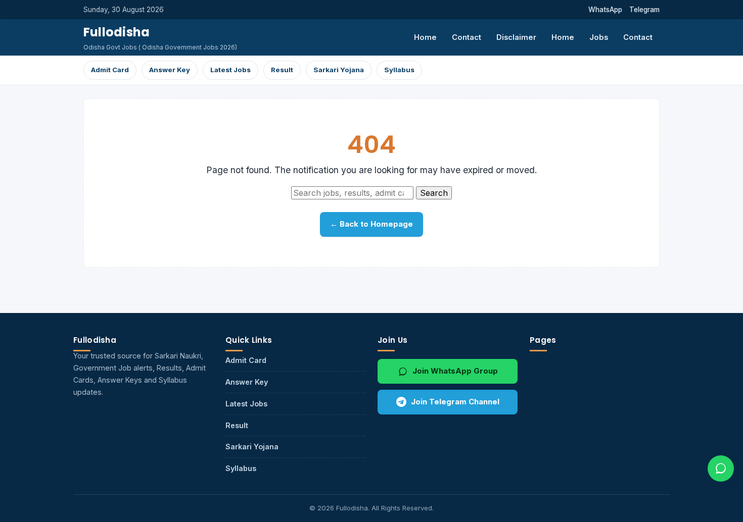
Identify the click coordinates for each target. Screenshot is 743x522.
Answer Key (169, 70)
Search (434, 193)
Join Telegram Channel (455, 401)
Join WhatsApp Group (455, 371)
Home (425, 37)
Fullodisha (116, 32)
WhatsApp (605, 10)
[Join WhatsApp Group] (721, 468)
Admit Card (110, 70)
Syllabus (399, 70)
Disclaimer (516, 37)
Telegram (644, 10)
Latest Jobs (230, 70)
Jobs (598, 37)
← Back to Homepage (371, 224)
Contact (466, 37)
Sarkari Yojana (338, 70)
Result (282, 70)
